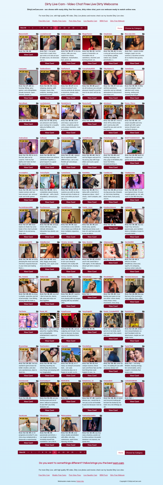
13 (64, 28)
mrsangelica (23, 173)
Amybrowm (108, 34)
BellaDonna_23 (87, 381)
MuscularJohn (130, 34)
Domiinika (86, 173)
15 (73, 28)
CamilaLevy (108, 173)
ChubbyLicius (130, 173)
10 (51, 28)
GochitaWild (129, 242)
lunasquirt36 (108, 346)
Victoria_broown (67, 242)
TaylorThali (129, 346)
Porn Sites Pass (75, 21)
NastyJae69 (86, 103)
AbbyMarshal (45, 242)
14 (69, 28)
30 (82, 28)
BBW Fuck (104, 21)
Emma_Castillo (66, 277)
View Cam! (28, 55)
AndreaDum (23, 138)
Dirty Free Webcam (117, 21)
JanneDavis (129, 69)
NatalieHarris (66, 103)
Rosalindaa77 (109, 277)
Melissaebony (66, 415)
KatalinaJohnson (110, 207)
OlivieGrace (44, 415)
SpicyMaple (23, 103)
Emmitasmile (23, 381)
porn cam (118, 463)
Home (120, 28)
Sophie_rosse (87, 207)
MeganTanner (87, 34)
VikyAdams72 (109, 69)
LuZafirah (128, 207)
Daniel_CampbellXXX (111, 311)
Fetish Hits (80, 481)
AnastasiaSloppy (67, 138)
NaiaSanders (44, 346)
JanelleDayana (66, 207)
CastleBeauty (87, 138)
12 (60, 28)
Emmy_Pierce (130, 103)
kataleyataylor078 (25, 242)
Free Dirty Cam (44, 21)
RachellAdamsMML (26, 207)
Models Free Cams (59, 21)
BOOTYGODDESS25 (132, 138)
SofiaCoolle (44, 277)
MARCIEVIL (65, 381)
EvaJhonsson (45, 207)
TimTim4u (22, 311)
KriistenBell (108, 381)
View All (23, 28)
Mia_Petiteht (23, 277)
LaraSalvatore (45, 103)
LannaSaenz (65, 173)
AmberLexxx (66, 34)
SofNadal (43, 138)
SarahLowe (23, 415)
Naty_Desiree (87, 242)
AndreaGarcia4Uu (89, 415)
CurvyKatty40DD (88, 69)
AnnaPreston (66, 311)
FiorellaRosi (86, 346)
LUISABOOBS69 (131, 381)
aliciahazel (107, 103)
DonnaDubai (86, 277)
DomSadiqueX (45, 381)
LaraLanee (23, 69)
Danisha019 (129, 311)
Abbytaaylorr (108, 242)
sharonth (64, 346)
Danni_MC (43, 311)
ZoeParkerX (65, 69)
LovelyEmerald (45, 34)
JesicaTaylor (44, 173)
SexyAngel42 (87, 311)
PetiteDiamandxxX (110, 138)
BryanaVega (23, 346)
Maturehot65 (23, 34)
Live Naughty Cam (90, 21)
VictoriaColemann (131, 277)
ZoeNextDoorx (45, 69)
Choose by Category (133, 28)
